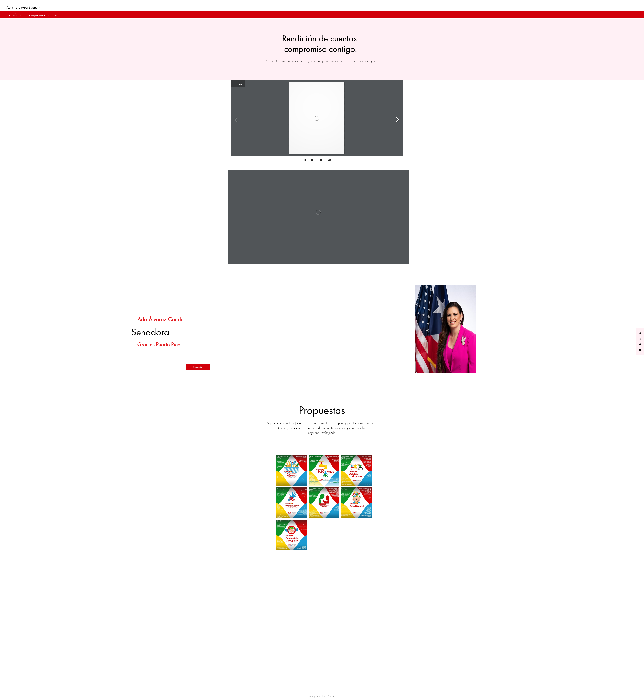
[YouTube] (640, 349)
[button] (42, 14)
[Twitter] (640, 344)
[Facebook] (640, 333)
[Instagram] (640, 339)
